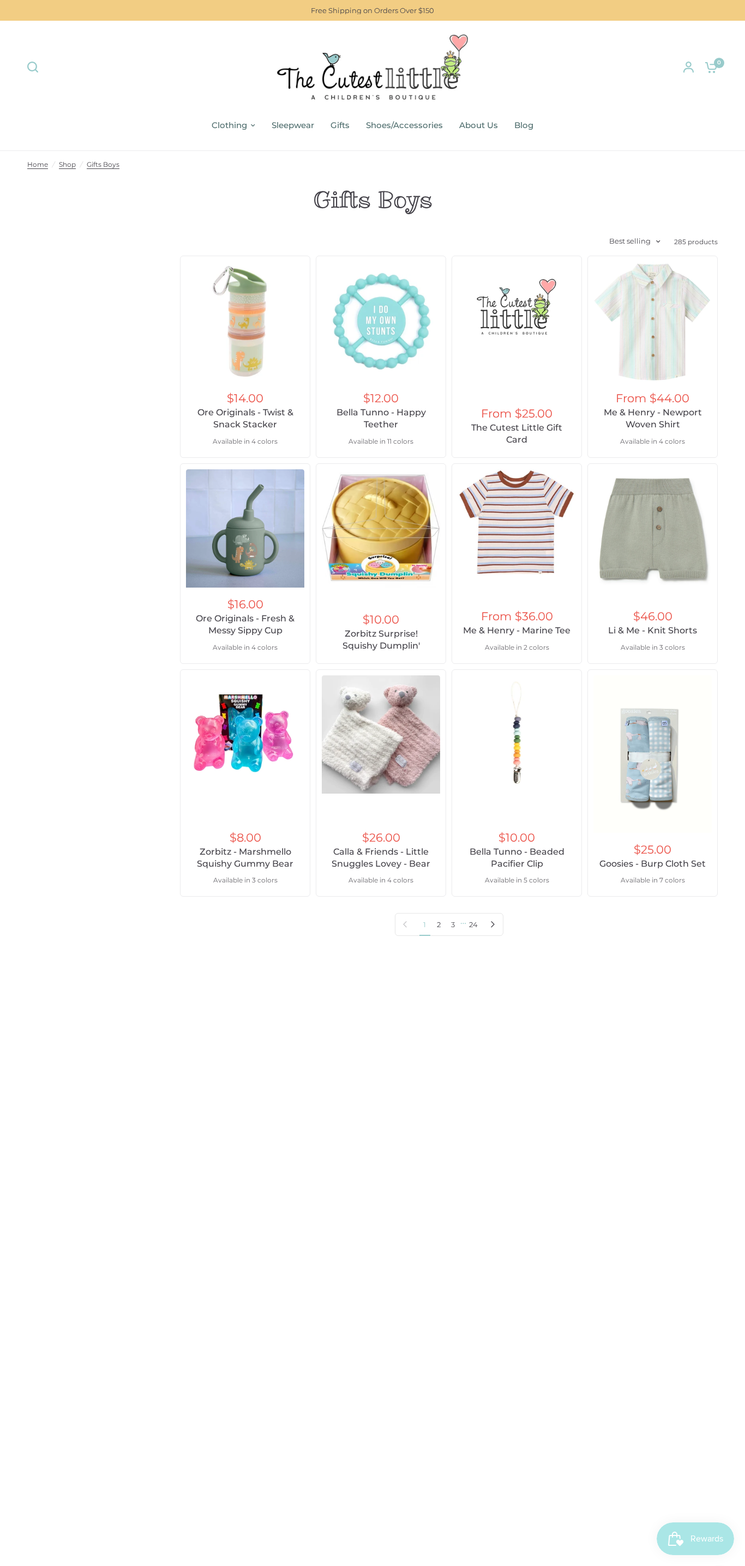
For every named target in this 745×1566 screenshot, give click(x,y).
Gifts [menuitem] (340, 125)
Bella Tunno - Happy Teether (381, 418)
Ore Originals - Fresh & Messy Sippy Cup (245, 624)
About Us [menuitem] (478, 125)
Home (37, 164)
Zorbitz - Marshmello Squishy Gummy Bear (245, 858)
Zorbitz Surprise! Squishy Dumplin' (381, 639)
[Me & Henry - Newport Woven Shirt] (652, 322)
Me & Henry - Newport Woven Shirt (653, 418)
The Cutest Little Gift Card (516, 433)
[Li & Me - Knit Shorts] (652, 528)
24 (473, 924)
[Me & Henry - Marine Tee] (517, 523)
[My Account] (688, 67)
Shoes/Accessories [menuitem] (404, 125)
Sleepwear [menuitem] (293, 125)
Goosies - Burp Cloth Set (652, 863)
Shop (67, 164)
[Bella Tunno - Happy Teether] (381, 321)
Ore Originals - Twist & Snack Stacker (245, 418)
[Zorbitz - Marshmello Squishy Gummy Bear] (245, 734)
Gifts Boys (103, 164)
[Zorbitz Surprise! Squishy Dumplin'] (381, 528)
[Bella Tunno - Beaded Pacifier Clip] (517, 734)
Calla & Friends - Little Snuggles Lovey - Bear (381, 858)
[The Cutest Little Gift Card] (517, 307)
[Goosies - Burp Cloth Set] (652, 754)
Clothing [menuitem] (229, 125)
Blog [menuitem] (523, 125)
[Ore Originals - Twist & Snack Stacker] (245, 321)
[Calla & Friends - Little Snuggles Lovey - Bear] (381, 734)
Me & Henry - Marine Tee (516, 630)
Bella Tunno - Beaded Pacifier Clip (517, 858)
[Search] (35, 67)
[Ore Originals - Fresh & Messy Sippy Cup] (245, 528)
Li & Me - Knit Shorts (652, 630)
